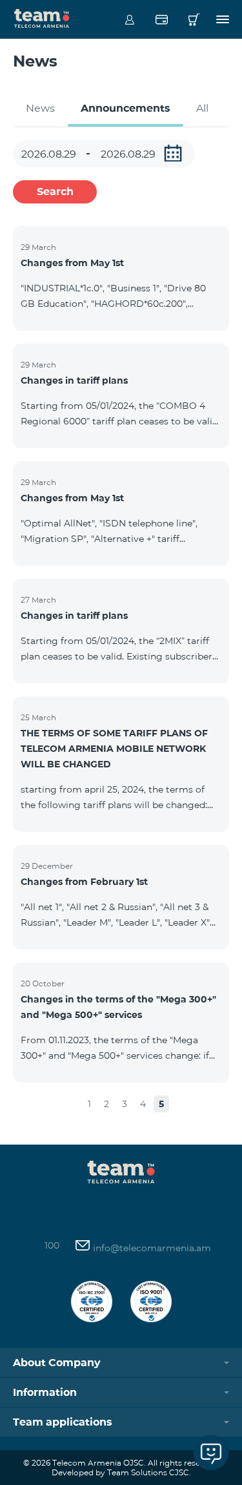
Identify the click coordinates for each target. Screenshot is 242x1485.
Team (42, 17)
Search (55, 191)
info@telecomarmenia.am (150, 1248)
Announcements (125, 108)
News (40, 108)
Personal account (129, 19)
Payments (161, 19)
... (173, 153)
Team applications (62, 1422)
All (202, 108)
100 (52, 1245)
